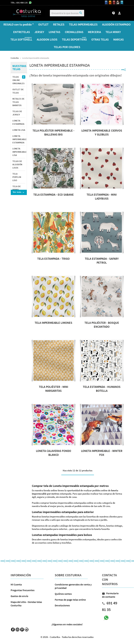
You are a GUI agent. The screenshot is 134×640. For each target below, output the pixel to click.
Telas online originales (18, 80)
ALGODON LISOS (47, 39)
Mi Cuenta (16, 584)
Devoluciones (62, 605)
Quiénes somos (63, 593)
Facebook (13, 629)
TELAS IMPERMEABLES (83, 24)
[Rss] (110, 3)
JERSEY (39, 32)
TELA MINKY (113, 32)
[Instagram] (117, 3)
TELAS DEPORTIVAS (74, 39)
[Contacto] (121, 3)
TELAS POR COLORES (67, 47)
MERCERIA (94, 32)
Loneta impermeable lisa (18, 152)
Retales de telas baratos (18, 102)
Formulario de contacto (110, 595)
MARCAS (118, 39)
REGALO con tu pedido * (18, 24)
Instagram (27, 629)
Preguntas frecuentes (22, 590)
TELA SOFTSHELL (21, 39)
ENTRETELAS (21, 32)
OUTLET (43, 24)
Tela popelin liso (16, 177)
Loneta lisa (18, 129)
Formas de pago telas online (70, 599)
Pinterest (22, 629)
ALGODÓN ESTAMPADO (116, 24)
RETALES (58, 24)
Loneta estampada (18, 122)
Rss (17, 629)
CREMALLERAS (74, 32)
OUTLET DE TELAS (18, 91)
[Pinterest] (114, 3)
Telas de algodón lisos (17, 164)
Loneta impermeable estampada (18, 139)
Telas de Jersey (17, 113)
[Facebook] (106, 3)
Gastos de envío (19, 596)
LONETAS (54, 32)
